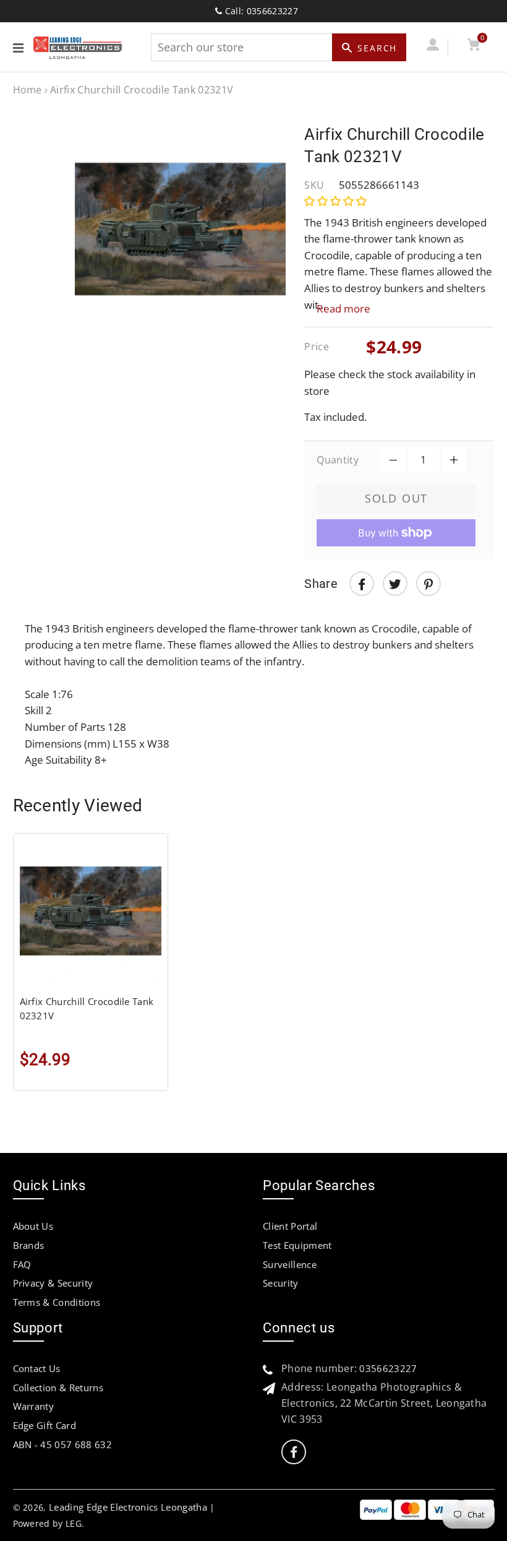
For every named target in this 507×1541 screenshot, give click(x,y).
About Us (33, 1226)
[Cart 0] (473, 47)
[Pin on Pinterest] (428, 583)
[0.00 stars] (336, 201)
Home (27, 90)
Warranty (33, 1406)
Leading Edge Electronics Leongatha (128, 1507)
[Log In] (433, 47)
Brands (29, 1245)
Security (281, 1283)
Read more (343, 308)
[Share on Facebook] (361, 583)
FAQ (22, 1264)
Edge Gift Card (44, 1425)
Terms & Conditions (57, 1302)
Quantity (338, 460)
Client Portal (290, 1226)
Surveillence (290, 1264)
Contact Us (37, 1368)
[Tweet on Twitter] (395, 583)
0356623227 (388, 1368)
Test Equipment (297, 1245)
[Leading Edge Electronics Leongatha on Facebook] (294, 1452)
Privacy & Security (53, 1283)
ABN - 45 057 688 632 (62, 1444)
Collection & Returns (58, 1387)
